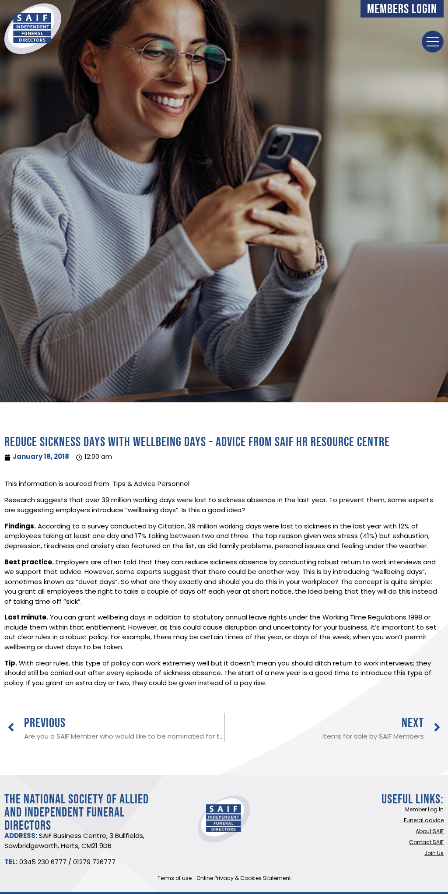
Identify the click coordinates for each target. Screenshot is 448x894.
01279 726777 (94, 862)
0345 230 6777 (42, 862)
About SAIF (430, 831)
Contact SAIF (426, 842)
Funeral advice (424, 821)
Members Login (402, 8)
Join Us (434, 853)
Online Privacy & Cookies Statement (243, 878)
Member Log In (424, 810)
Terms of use (175, 878)
